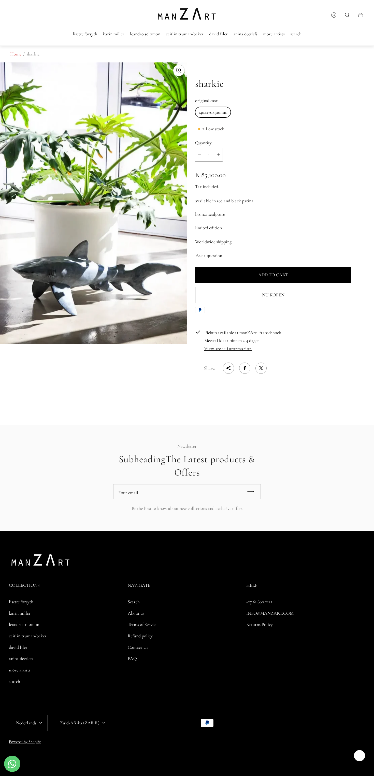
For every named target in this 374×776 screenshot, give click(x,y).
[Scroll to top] (359, 755)
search (14, 681)
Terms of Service (142, 624)
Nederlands (26, 723)
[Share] (228, 368)
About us (136, 613)
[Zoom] (178, 70)
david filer (18, 647)
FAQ (132, 658)
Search (134, 602)
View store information (228, 348)
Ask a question (209, 255)
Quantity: (204, 143)
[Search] (347, 15)
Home (15, 54)
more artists (20, 670)
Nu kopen (273, 295)
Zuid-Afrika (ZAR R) (79, 723)
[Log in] (333, 15)
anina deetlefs (21, 658)
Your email (128, 492)
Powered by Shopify (25, 741)
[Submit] (253, 492)
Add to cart (273, 275)
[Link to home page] (41, 561)
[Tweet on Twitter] (261, 368)
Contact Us (138, 647)
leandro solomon (24, 624)
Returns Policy (259, 624)
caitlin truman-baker (28, 636)
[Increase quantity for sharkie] (218, 154)
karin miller (20, 613)
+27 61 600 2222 (259, 602)
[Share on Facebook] (244, 368)
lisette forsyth (21, 602)
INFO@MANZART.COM (270, 613)
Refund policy (140, 636)
